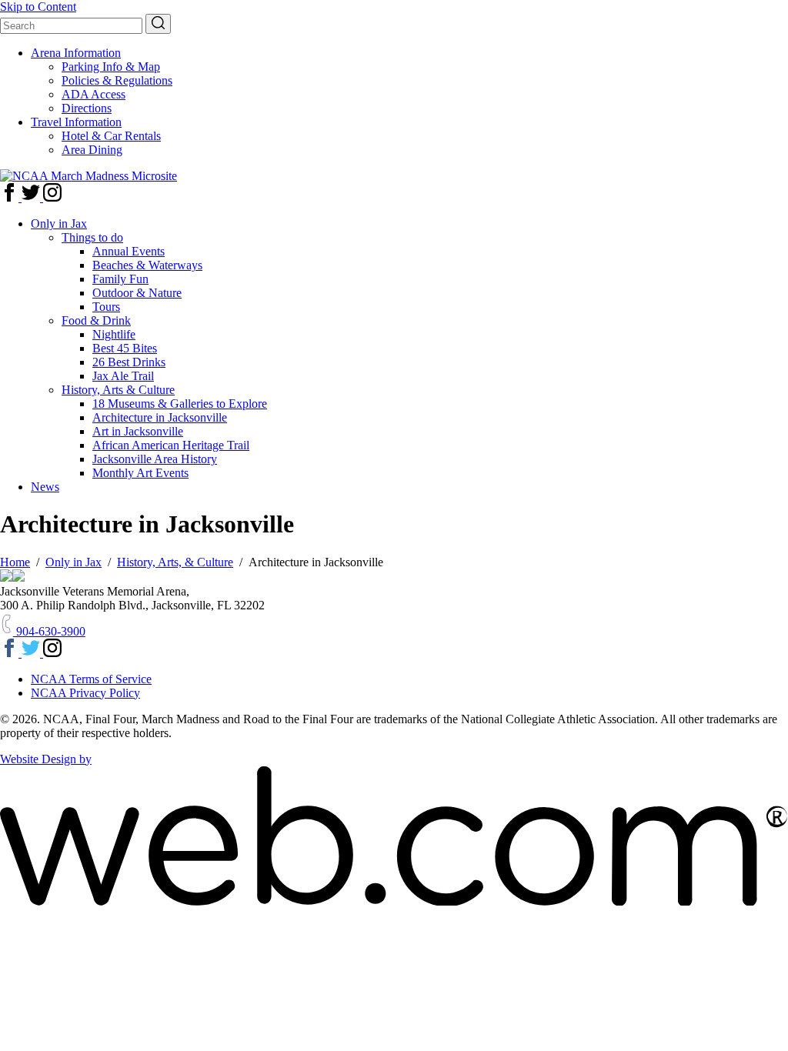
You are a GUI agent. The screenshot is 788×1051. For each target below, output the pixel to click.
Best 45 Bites (124, 348)
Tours (106, 306)
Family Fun (120, 278)
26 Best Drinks (128, 362)
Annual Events (128, 251)
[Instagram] (52, 197)
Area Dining (92, 149)
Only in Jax (59, 223)
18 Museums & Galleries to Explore (179, 403)
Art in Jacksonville (137, 431)
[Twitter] (32, 197)
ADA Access (93, 94)
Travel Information (76, 121)
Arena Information (76, 52)
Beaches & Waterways (147, 265)
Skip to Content (38, 6)
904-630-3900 (49, 631)
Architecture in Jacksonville (159, 417)
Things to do (92, 237)
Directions (87, 108)
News (45, 486)
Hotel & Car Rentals (111, 135)
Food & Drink (96, 320)
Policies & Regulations (117, 80)
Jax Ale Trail (123, 375)
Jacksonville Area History (154, 458)
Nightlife (113, 334)
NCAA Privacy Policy (85, 692)
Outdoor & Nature (137, 292)
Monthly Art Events (140, 472)
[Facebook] (11, 197)
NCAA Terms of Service (91, 679)
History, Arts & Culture (118, 389)
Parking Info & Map (111, 66)
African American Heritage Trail (170, 445)
